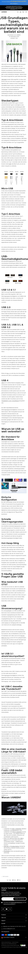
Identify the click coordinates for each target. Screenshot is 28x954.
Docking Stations (15, 846)
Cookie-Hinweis (15, 942)
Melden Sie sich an (19, 898)
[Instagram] (6, 909)
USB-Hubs (6, 846)
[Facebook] (3, 909)
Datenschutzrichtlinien (8, 904)
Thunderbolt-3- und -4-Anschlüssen (10, 400)
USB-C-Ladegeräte (16, 828)
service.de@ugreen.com (9, 928)
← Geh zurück (4, 876)
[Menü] (26, 11)
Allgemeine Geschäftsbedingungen (9, 943)
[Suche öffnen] (17, 12)
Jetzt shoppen (13, 3)
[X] (10, 909)
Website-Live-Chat (8, 926)
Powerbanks (7, 851)
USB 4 (2, 382)
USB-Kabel (4, 79)
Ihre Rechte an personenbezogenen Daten (10, 945)
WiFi (10, 164)
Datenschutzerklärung (6, 942)
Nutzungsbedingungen (16, 902)
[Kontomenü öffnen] (20, 12)
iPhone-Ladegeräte (17, 831)
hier (8, 373)
